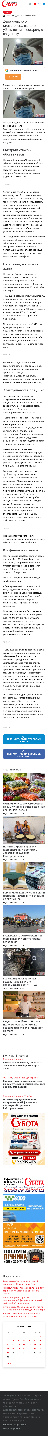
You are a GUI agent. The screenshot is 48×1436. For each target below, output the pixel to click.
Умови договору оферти (15, 1424)
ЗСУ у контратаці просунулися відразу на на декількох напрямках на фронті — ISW (21, 982)
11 (13, 1344)
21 (29, 1348)
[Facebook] (39, 4)
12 (18, 1344)
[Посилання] (9, 4)
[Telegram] (44, 4)
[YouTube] (35, 4)
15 (35, 1344)
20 (24, 1348)
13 (24, 1344)
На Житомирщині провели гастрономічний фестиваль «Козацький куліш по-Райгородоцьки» (20, 851)
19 (18, 1348)
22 (35, 1348)
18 (13, 1348)
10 (8, 1344)
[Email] (30, 4)
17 (8, 1348)
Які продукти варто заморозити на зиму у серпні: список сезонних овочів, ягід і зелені (24, 807)
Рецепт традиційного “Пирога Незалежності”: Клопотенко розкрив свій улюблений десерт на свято (23, 1026)
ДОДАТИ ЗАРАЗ (13, 77)
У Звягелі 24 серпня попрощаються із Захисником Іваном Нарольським (21, 1315)
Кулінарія (7, 1077)
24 (8, 1352)
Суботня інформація (13, 1059)
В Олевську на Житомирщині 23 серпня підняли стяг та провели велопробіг (22, 939)
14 (29, 1344)
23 (40, 1348)
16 (40, 1344)
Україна (34, 1077)
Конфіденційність (11, 1428)
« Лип (9, 1363)
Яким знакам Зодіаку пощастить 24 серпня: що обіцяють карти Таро (23, 1065)
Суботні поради (21, 1077)
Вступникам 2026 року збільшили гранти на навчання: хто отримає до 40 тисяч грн (24, 896)
